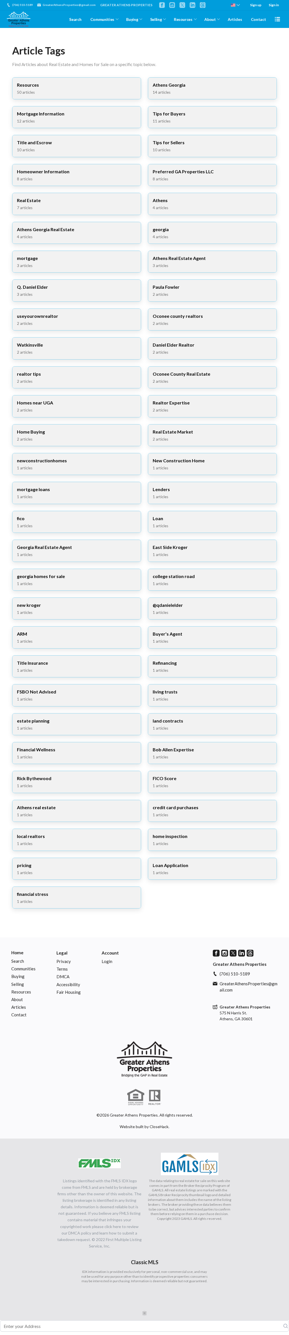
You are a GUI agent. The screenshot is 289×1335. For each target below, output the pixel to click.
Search (75, 19)
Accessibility (68, 984)
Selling (156, 19)
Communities (102, 19)
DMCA (62, 976)
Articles (235, 19)
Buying (132, 19)
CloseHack (159, 1126)
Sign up (255, 5)
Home (17, 952)
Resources (183, 19)
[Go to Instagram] (172, 5)
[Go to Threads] (203, 5)
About (210, 19)
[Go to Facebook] (162, 5)
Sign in (274, 5)
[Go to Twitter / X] (182, 5)
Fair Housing (68, 992)
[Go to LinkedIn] (192, 5)
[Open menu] (277, 19)
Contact (258, 19)
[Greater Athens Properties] (144, 1059)
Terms (62, 968)
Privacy (63, 961)
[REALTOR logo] (154, 1097)
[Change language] (235, 5)
